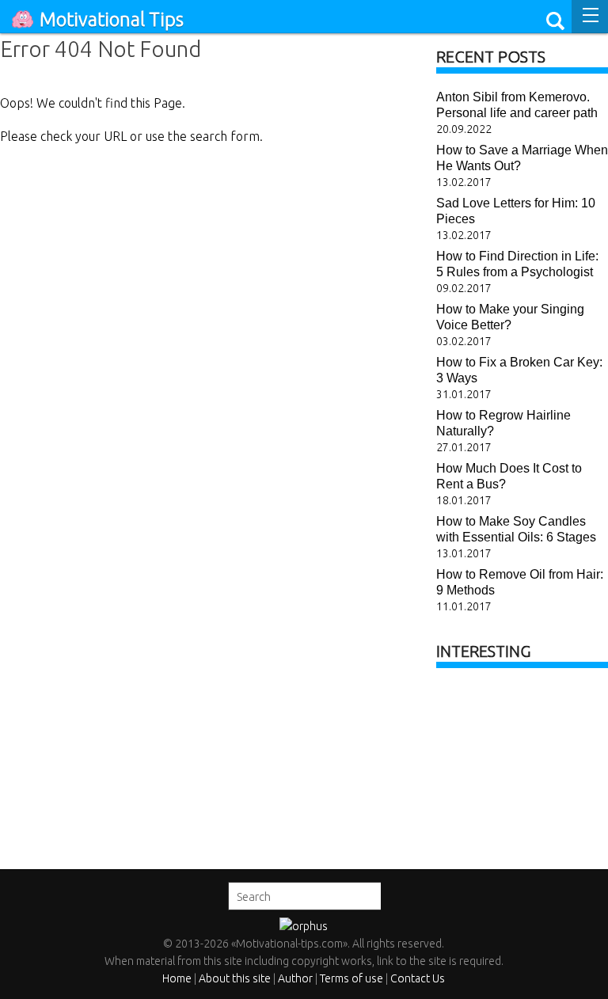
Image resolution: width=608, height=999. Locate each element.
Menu (590, 16)
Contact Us (417, 978)
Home (177, 978)
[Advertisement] (522, 763)
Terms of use (351, 978)
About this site (235, 978)
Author (295, 978)
